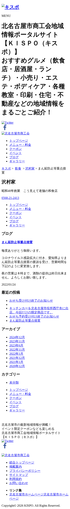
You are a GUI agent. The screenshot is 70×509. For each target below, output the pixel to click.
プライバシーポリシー (24, 470)
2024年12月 (17, 337)
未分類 (14, 382)
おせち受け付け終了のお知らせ (31, 300)
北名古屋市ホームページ (26, 494)
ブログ (14, 157)
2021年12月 (17, 357)
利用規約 (15, 479)
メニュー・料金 (20, 144)
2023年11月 (17, 341)
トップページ (18, 140)
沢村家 (30, 168)
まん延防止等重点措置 (17, 242)
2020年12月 (17, 366)
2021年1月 (16, 362)
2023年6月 (16, 345)
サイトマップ (18, 474)
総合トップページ (21, 462)
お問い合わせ (18, 483)
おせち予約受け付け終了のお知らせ (34, 316)
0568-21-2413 (10, 198)
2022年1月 (16, 353)
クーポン (15, 149)
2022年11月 (17, 349)
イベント (15, 153)
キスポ (6, 168)
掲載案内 (15, 466)
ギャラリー (17, 161)
